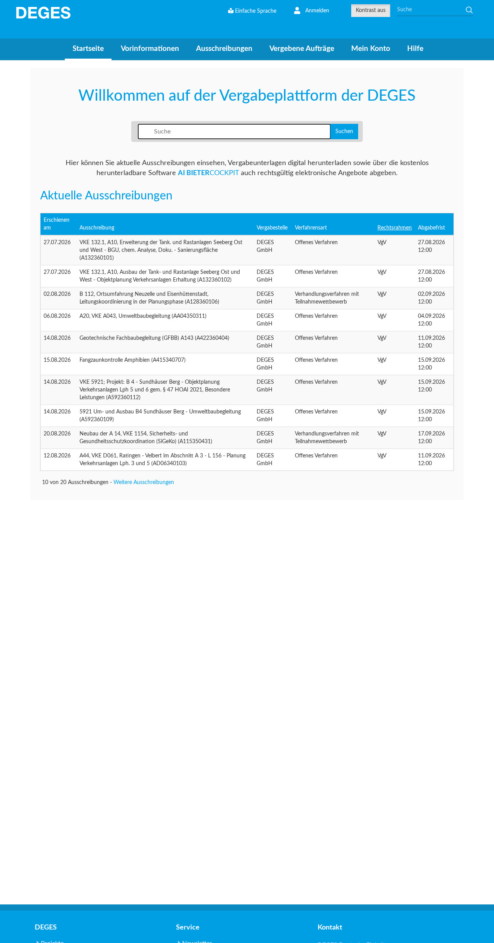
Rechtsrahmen (394, 228)
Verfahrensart (311, 228)
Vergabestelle (272, 228)
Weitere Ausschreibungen (143, 482)
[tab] (88, 49)
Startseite (88, 48)
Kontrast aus (371, 10)
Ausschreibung (97, 228)
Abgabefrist (431, 228)
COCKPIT (208, 173)
